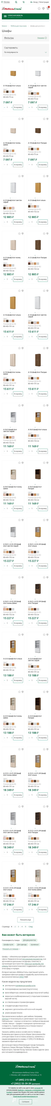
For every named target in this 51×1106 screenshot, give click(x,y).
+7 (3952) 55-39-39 (25, 1083)
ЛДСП (21, 977)
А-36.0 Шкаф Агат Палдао (35, 488)
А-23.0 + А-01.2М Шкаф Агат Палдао (37, 831)
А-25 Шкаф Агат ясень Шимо (12, 258)
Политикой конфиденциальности (25, 1096)
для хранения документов (32, 959)
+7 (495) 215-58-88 (26, 1079)
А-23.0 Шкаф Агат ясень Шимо (12, 717)
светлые (5, 1019)
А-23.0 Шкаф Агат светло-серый (35, 659)
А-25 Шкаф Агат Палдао (37, 258)
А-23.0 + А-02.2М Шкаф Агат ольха (12, 889)
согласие (37, 1088)
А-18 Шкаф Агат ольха (12, 86)
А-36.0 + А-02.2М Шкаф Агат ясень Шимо (12, 602)
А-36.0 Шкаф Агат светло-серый (10, 430)
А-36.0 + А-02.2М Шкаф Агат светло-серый (12, 545)
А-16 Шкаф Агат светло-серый (37, 316)
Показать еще (25, 920)
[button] (10, 83)
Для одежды (22, 945)
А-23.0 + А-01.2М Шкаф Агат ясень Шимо (12, 774)
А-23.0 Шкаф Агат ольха (12, 659)
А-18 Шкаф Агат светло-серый (37, 86)
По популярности (11, 52)
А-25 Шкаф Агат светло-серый (12, 201)
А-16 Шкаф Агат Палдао (37, 372)
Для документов (29, 940)
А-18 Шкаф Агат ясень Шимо (12, 144)
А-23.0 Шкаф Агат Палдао (35, 717)
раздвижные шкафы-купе (25, 986)
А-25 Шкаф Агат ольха (36, 200)
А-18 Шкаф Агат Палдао (37, 143)
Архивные (35, 945)
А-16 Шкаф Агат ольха (12, 315)
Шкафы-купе (8, 945)
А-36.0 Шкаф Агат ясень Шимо (12, 488)
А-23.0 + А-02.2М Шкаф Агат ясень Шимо (37, 889)
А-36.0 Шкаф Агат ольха (37, 429)
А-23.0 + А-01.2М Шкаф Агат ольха (37, 774)
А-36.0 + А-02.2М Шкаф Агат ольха (37, 545)
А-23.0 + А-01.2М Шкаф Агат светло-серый (12, 831)
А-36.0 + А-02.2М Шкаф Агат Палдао (37, 602)
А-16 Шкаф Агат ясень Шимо (12, 373)
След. (31, 927)
